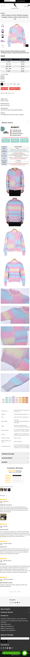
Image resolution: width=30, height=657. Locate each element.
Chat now (4, 89)
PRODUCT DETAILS (7, 122)
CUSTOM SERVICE (7, 458)
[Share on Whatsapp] (11, 93)
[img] (3, 499)
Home (2, 13)
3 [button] (15, 591)
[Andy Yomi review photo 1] (3, 517)
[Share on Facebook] (4, 93)
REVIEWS (4, 462)
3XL (18, 84)
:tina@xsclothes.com (9, 628)
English (8, 0)
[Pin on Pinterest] (8, 93)
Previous (6, 35)
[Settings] (25, 6)
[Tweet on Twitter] (6, 93)
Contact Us (14, 89)
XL (11, 84)
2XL (14, 84)
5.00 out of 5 (19, 470)
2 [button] (13, 591)
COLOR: (4, 74)
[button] (8, 475)
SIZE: (3, 81)
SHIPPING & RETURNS (8, 454)
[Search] (4, 6)
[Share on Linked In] (10, 93)
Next (28, 35)
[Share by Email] (13, 93)
